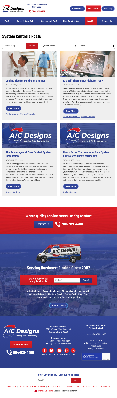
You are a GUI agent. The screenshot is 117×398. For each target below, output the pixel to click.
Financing (108, 9)
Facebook (44, 350)
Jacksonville (84, 291)
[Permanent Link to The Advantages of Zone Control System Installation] (29, 135)
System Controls (27, 114)
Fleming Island (69, 291)
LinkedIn (73, 350)
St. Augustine (73, 297)
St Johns (61, 297)
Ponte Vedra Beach (46, 297)
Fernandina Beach (51, 291)
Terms (108, 359)
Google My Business (51, 350)
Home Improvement (71, 117)
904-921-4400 (38, 11)
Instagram (66, 350)
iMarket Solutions (45, 391)
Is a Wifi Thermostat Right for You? (83, 81)
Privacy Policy (91, 357)
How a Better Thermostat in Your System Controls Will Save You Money (86, 154)
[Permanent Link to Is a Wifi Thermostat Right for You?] (87, 64)
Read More (13, 108)
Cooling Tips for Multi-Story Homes (25, 81)
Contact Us (43, 224)
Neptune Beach (55, 294)
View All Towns (59, 305)
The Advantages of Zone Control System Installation (28, 154)
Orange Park (70, 294)
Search (32, 46)
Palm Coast (83, 294)
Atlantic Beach (34, 291)
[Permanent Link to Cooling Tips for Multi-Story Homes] (29, 64)
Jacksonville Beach (37, 294)
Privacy (104, 359)
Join (76, 380)
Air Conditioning (13, 114)
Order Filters (77, 9)
